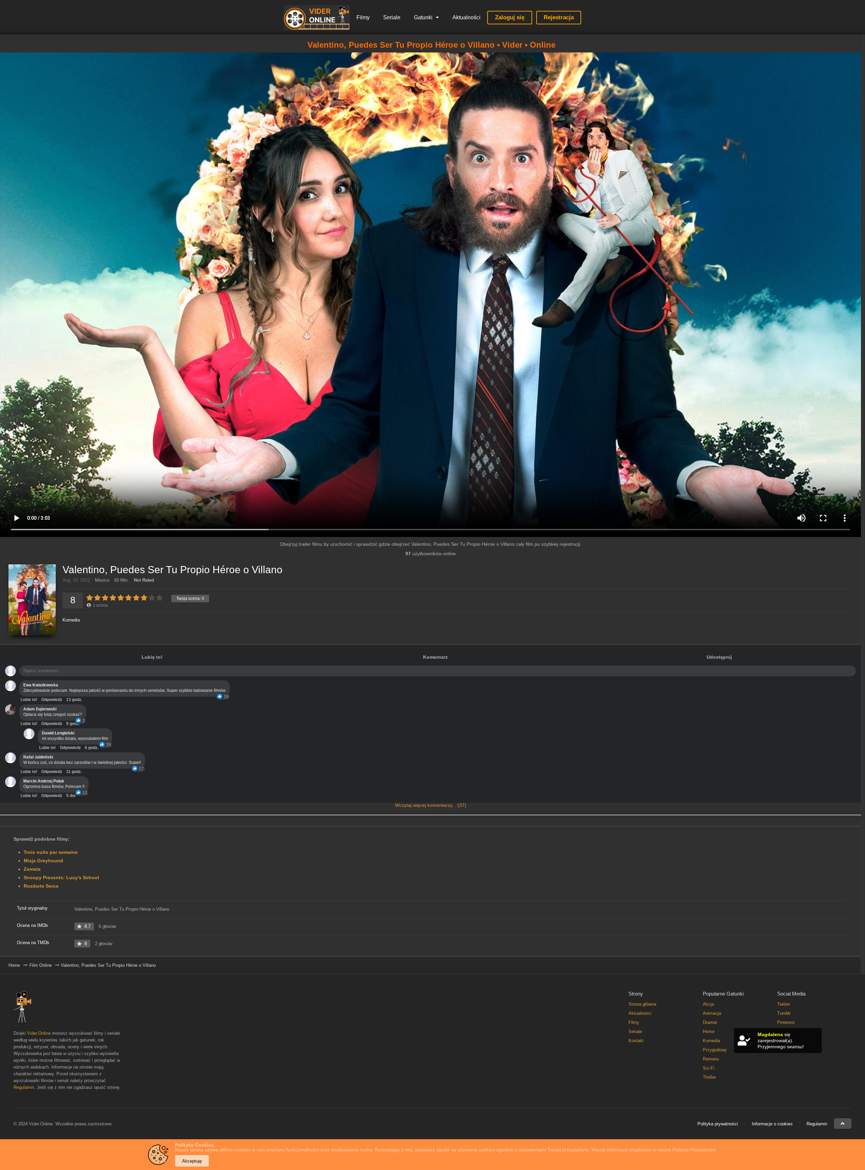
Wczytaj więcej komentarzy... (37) (430, 805)
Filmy (363, 17)
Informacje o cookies (772, 1123)
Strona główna (642, 1004)
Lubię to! (152, 657)
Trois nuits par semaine (51, 852)
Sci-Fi (708, 1068)
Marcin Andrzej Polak (43, 781)
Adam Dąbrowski (39, 709)
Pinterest (786, 1022)
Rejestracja (559, 17)
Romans (711, 1058)
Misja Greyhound (43, 860)
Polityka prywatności (717, 1123)
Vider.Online (39, 1033)
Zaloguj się (509, 17)
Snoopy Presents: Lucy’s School (61, 877)
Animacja (712, 1013)
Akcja (708, 1004)
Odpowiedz (51, 700)
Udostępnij (719, 657)
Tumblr (784, 1013)
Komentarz (435, 657)
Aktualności (466, 17)
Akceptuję (192, 1161)
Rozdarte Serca (41, 886)
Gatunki (423, 17)
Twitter (783, 1004)
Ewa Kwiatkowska (40, 685)
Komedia (71, 620)
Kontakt (636, 1040)
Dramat (710, 1022)
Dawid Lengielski (58, 733)
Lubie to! (29, 700)
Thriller (709, 1077)
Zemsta (32, 869)
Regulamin (24, 1087)
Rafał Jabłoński (38, 757)
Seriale (391, 17)
